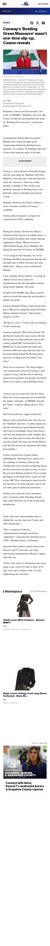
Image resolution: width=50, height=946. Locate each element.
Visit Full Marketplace (38, 591)
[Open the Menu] (4, 4)
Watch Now (42, 4)
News (6, 22)
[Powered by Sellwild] (43, 743)
